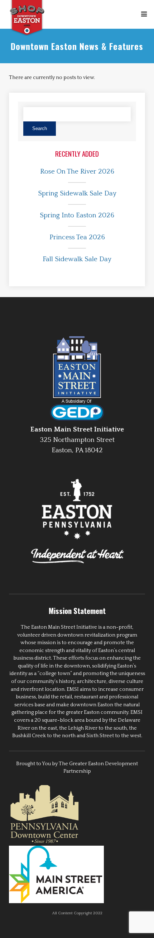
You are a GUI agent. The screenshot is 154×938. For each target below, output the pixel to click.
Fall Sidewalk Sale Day (77, 259)
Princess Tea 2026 (77, 237)
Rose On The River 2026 (77, 171)
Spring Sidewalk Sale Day (77, 193)
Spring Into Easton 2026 (77, 215)
